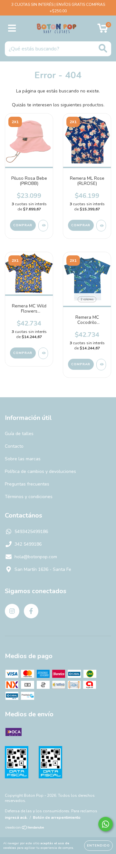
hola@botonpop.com (36, 557)
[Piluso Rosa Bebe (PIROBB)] (43, 225)
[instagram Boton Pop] (12, 611)
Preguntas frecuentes (27, 484)
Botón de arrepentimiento (57, 817)
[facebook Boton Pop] (31, 611)
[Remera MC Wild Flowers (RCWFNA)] (43, 353)
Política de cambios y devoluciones (40, 471)
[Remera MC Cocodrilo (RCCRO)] (101, 364)
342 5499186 (28, 544)
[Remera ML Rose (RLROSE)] (101, 225)
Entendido (98, 845)
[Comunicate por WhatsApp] (105, 824)
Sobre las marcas (23, 459)
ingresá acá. (16, 817)
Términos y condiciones (29, 497)
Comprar (22, 225)
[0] (102, 30)
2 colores (87, 299)
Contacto (14, 446)
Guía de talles (19, 434)
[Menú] (12, 28)
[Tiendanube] (25, 828)
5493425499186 (31, 531)
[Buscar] (103, 48)
